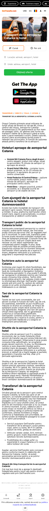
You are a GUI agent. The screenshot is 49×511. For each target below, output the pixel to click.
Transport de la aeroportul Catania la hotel (22, 116)
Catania (35, 113)
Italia (26, 113)
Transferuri (7, 113)
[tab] (6, 496)
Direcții (18, 113)
